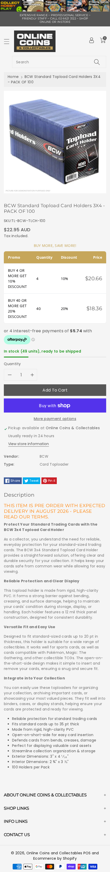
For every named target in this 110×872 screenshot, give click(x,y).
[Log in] (91, 40)
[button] (9, 41)
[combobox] (59, 62)
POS (87, 853)
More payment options (55, 418)
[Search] (97, 62)
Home (13, 76)
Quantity (12, 363)
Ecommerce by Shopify (55, 858)
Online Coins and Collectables (54, 853)
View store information (28, 443)
